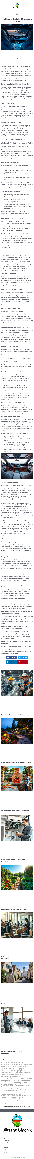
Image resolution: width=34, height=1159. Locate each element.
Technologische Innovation (8, 1097)
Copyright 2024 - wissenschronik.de (17, 1157)
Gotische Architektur (25, 1076)
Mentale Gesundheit (14, 1081)
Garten (6, 1142)
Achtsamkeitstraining (8, 1064)
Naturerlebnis (20, 1085)
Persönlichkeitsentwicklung (16, 1087)
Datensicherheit (28, 1064)
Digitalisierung (6, 1068)
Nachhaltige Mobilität (6, 1083)
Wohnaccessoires (12, 1101)
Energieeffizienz (17, 1070)
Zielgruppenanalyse (13, 1103)
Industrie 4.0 (19, 1079)
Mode (5, 1145)
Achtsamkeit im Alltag (17, 1062)
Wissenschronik (8, 1138)
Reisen (6, 1147)
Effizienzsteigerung (18, 1068)
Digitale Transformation (19, 1066)
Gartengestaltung (10, 1074)
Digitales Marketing (6, 1066)
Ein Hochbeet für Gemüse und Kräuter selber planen (15, 909)
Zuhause (6, 1140)
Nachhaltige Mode (20, 1083)
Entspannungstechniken (12, 1072)
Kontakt (6, 1152)
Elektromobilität (5, 1070)
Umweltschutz (15, 1099)
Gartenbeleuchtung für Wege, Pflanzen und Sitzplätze (16, 762)
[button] (17, 14)
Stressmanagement (26, 1095)
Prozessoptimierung (10, 1089)
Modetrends (25, 1081)
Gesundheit (15, 1077)
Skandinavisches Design (7, 1093)
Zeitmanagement (5, 1103)
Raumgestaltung (21, 1089)
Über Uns (6, 1151)
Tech (5, 1106)
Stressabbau (19, 1093)
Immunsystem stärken (8, 1079)
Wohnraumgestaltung (25, 1101)
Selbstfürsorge (7, 1091)
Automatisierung (20, 1064)
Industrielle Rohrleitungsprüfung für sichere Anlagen (15, 715)
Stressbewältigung (11, 1094)
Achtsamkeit (5, 1062)
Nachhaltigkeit (8, 1085)
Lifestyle (6, 1144)
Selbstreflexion (19, 1091)
